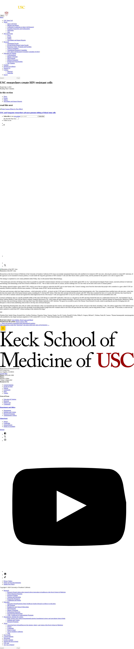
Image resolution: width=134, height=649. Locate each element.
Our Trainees (11, 63)
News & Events (8, 33)
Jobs (8, 32)
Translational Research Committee (17, 50)
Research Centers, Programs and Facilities (19, 47)
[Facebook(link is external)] (5, 434)
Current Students (8, 385)
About (5, 22)
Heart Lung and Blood (26, 320)
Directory (10, 71)
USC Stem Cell (8, 20)
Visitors (6, 393)
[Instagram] (69, 256)
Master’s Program (12, 56)
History (6, 421)
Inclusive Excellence (9, 66)
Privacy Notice (8, 581)
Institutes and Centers (10, 412)
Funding (6, 65)
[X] (5, 266)
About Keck (3, 418)
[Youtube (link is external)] (69, 571)
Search (6, 75)
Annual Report (8, 425)
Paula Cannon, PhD (21, 321)
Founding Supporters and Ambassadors (18, 28)
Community (7, 390)
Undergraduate (11, 55)
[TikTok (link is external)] (5, 578)
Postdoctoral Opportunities (15, 61)
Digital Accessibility (9, 426)
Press (5, 391)
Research (6, 42)
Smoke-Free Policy (9, 584)
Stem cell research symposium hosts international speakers (17, 323)
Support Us (7, 68)
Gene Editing (15, 320)
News (9, 35)
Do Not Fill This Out (10, 119)
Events (9, 37)
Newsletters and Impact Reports (16, 40)
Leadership (7, 423)
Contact (6, 70)
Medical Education (12, 60)
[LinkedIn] (7, 263)
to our (12, 116)
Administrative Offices (10, 415)
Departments (7, 410)
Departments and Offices (7, 407)
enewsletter (17, 116)
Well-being (10, 30)
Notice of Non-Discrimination (12, 582)
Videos (9, 38)
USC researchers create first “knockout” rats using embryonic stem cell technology (24, 325)
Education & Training (10, 53)
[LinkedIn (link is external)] (5, 575)
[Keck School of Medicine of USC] (67, 367)
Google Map (3, 373)
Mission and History (13, 25)
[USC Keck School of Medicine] (12, 7)
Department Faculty (13, 43)
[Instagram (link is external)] (5, 440)
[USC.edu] (6, 15)
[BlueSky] (5, 123)
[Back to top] (3, 328)
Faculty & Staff (8, 386)
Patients (6, 388)
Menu (2, 15)
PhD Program (11, 58)
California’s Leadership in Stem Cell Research (20, 27)
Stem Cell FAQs (12, 24)
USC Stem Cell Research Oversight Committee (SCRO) (23, 52)
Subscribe (10, 73)
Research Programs (9, 414)
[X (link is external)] (5, 437)
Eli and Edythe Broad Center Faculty (18, 45)
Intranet (2, 429)
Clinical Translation (13, 48)
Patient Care (7, 402)
